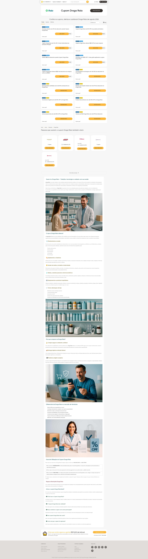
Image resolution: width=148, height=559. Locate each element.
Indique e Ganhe (61, 546)
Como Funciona (44, 546)
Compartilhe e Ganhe (62, 548)
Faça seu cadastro (100, 532)
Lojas (75, 546)
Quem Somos (43, 548)
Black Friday (76, 551)
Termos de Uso (44, 551)
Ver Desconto (97, 76)
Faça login (104, 535)
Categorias (76, 548)
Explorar (64, 1)
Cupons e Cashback (57, 1)
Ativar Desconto (96, 10)
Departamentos (77, 549)
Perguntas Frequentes (62, 549)
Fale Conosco (60, 551)
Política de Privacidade (45, 549)
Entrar (97, 1)
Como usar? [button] (44, 36)
